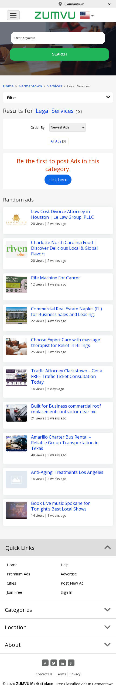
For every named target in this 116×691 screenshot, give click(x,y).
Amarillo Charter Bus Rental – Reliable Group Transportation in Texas (64, 443)
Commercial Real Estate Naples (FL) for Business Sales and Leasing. (66, 311)
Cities (11, 583)
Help (65, 564)
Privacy (75, 674)
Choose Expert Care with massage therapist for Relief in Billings (65, 342)
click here (58, 180)
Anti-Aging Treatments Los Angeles (67, 472)
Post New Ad (72, 583)
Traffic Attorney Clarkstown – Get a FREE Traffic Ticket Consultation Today (66, 376)
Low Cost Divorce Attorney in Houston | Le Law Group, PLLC (62, 214)
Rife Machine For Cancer (55, 278)
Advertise (69, 574)
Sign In (66, 592)
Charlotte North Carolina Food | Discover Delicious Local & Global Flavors (64, 248)
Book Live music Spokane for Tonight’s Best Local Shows (60, 506)
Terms (61, 674)
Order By (37, 127)
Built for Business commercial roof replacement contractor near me (66, 409)
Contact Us (44, 674)
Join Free (14, 592)
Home (8, 86)
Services (55, 86)
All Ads (56, 141)
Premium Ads (18, 574)
